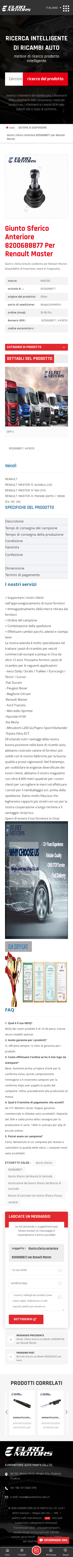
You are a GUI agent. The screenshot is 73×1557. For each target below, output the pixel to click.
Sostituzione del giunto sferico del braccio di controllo (34, 1186)
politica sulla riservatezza (27, 1518)
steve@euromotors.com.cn (34, 1497)
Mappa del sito (41, 1513)
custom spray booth (23, 1537)
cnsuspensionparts (48, 1528)
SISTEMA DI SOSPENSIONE (32, 127)
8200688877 (15, 1169)
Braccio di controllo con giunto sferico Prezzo (35, 1195)
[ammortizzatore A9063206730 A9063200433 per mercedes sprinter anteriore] (22, 1403)
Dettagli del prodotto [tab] (29, 358)
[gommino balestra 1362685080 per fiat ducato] (51, 1403)
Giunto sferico (44, 1163)
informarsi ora (55, 1540)
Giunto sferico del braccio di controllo (30, 1176)
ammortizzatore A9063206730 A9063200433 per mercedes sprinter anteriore (22, 1417)
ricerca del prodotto (45, 79)
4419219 (13, 1202)
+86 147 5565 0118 (25, 1488)
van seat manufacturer (36, 1541)
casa (12, 127)
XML (56, 1513)
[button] (66, 1412)
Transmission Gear (24, 1528)
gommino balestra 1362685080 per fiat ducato (51, 1417)
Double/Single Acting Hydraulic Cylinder (36, 1532)
